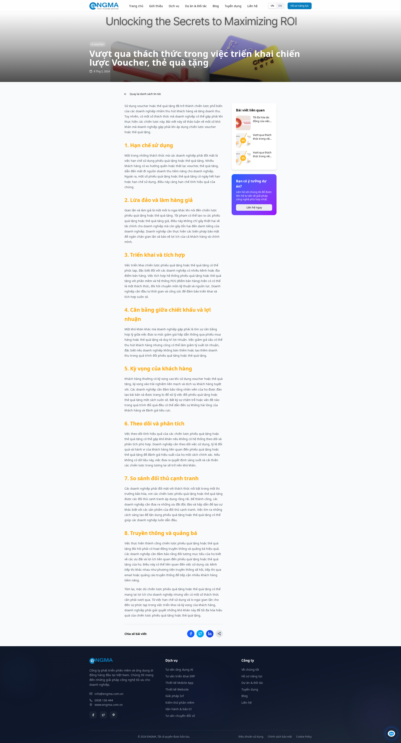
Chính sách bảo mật (280, 736)
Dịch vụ (174, 6)
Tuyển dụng (233, 6)
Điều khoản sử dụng (251, 736)
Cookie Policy (304, 736)
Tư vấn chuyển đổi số (180, 716)
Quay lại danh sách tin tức (145, 94)
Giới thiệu (156, 6)
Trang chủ (136, 6)
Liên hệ (252, 6)
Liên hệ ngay (254, 207)
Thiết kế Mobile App (179, 683)
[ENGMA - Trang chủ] (104, 6)
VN (272, 6)
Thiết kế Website (177, 689)
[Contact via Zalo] (391, 733)
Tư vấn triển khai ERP (180, 676)
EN (280, 6)
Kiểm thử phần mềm (179, 703)
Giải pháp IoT (174, 696)
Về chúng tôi (250, 670)
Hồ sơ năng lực (300, 6)
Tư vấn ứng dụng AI (179, 670)
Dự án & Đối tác (196, 6)
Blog (216, 6)
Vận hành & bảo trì (178, 709)
